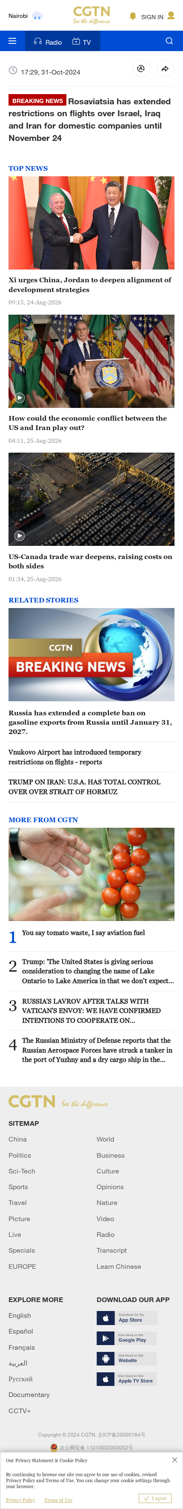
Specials (22, 1250)
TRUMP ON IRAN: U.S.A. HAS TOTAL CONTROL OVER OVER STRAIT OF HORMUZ (84, 786)
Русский (21, 1378)
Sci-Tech (22, 1171)
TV (87, 42)
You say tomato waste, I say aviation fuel (83, 932)
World (105, 1139)
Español (21, 1331)
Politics (20, 1155)
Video (105, 1218)
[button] (20, 398)
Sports (18, 1186)
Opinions (110, 1186)
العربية (18, 1363)
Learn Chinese (119, 1266)
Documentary (29, 1394)
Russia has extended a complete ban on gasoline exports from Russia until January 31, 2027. (90, 722)
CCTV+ (20, 1410)
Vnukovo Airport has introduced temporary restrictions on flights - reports (75, 756)
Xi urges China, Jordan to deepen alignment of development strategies (90, 284)
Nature (107, 1202)
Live (15, 1234)
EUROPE (22, 1266)
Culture (108, 1171)
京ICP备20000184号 (122, 1434)
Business (111, 1155)
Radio (54, 42)
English (20, 1315)
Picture (19, 1218)
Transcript (112, 1250)
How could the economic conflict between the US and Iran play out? (88, 422)
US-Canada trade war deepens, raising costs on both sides (90, 561)
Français (22, 1347)
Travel (18, 1202)
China (18, 1139)
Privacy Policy (20, 1500)
